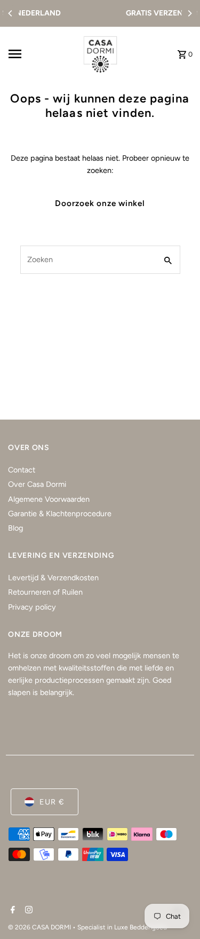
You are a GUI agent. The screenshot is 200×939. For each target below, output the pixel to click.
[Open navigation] (39, 54)
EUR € (52, 802)
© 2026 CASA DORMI (40, 927)
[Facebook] (11, 910)
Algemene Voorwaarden (49, 499)
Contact (21, 470)
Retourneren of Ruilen (45, 592)
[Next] (189, 13)
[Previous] (11, 13)
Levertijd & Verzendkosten (53, 577)
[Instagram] (27, 910)
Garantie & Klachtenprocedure (59, 513)
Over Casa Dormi (37, 484)
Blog (15, 528)
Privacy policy (32, 607)
